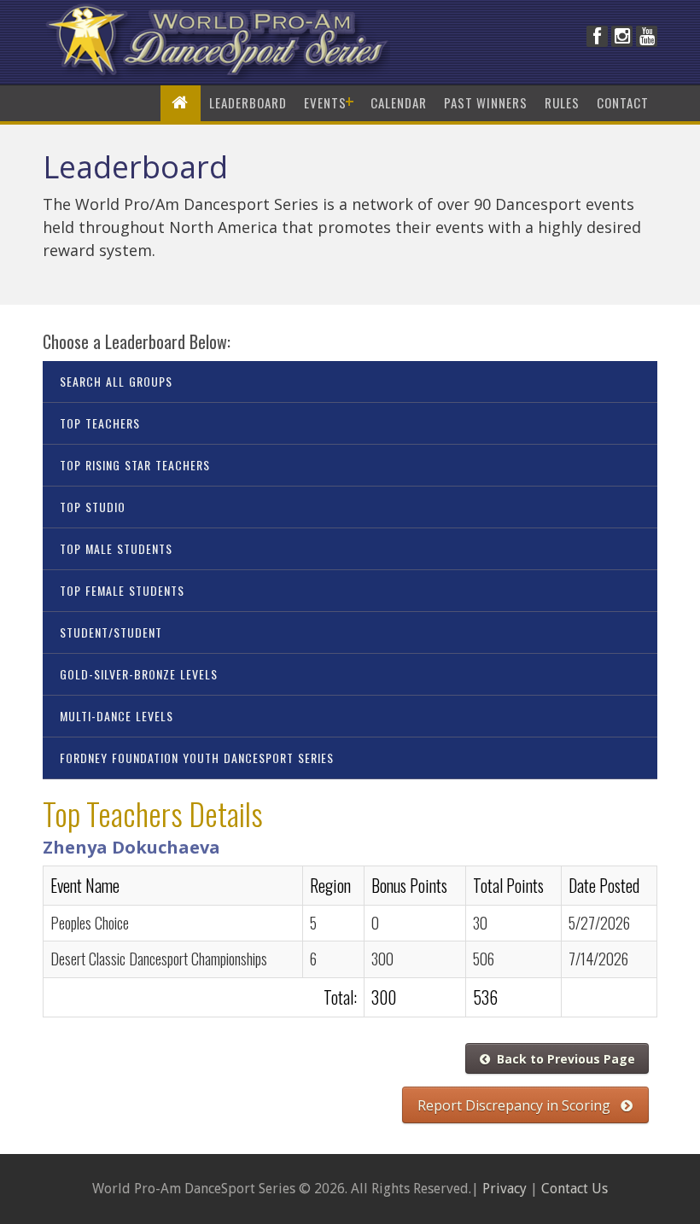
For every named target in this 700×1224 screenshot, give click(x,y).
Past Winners (486, 102)
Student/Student (111, 632)
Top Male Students (116, 548)
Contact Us (574, 1188)
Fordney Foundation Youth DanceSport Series (197, 757)
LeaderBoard (248, 102)
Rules (562, 102)
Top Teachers (100, 423)
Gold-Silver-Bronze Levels (139, 674)
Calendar (398, 102)
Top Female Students (122, 590)
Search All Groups (116, 381)
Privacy (504, 1188)
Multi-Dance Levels (116, 716)
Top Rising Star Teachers (135, 465)
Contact (623, 102)
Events (328, 102)
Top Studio (92, 507)
